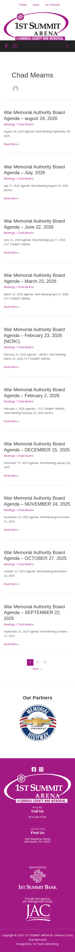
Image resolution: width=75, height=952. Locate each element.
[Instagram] (14, 46)
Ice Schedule (52, 5)
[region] (37, 724)
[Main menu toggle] (67, 46)
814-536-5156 (37, 817)
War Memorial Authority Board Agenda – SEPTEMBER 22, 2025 (34, 612)
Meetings (9, 124)
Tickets (23, 5)
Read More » (11, 144)
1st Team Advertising (45, 944)
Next (37, 669)
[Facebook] (6, 46)
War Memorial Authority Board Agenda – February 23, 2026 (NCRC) (34, 335)
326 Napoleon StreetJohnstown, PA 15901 (37, 840)
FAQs (36, 5)
